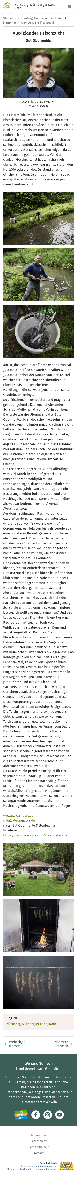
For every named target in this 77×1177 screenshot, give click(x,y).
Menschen (10, 22)
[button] (69, 6)
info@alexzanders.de (19, 820)
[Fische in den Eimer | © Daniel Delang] (38, 331)
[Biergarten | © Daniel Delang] (38, 869)
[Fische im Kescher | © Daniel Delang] (38, 274)
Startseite (9, 18)
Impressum (38, 1135)
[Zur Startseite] (8, 6)
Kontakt (38, 1153)
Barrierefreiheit (38, 1147)
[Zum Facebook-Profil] (35, 1114)
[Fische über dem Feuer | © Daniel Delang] (38, 925)
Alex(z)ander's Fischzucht (37, 22)
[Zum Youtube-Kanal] (59, 1114)
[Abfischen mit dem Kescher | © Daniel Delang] (38, 218)
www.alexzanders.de (18, 815)
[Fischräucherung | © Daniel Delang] (38, 982)
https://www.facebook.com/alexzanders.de (35, 835)
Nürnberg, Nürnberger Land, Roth (42, 18)
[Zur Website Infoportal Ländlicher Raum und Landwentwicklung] (20, 1115)
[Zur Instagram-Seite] (47, 1114)
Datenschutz (38, 1141)
